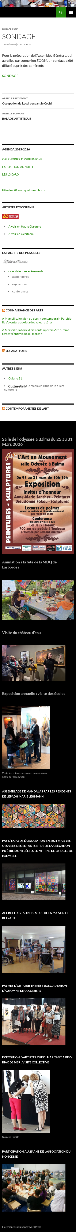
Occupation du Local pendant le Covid (27, 101)
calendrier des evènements (25, 271)
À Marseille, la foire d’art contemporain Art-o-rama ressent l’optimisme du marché (35, 331)
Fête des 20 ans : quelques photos (24, 190)
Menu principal (71, 12)
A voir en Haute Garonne (24, 226)
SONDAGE (10, 76)
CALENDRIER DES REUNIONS (22, 159)
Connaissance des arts (24, 310)
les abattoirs (16, 351)
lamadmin (24, 44)
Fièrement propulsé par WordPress (21, 1226)
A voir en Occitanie (21, 234)
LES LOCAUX (10, 174)
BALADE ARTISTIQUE (16, 116)
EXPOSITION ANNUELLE (18, 167)
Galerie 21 (15, 378)
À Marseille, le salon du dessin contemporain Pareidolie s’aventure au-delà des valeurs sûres (37, 320)
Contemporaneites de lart (27, 408)
